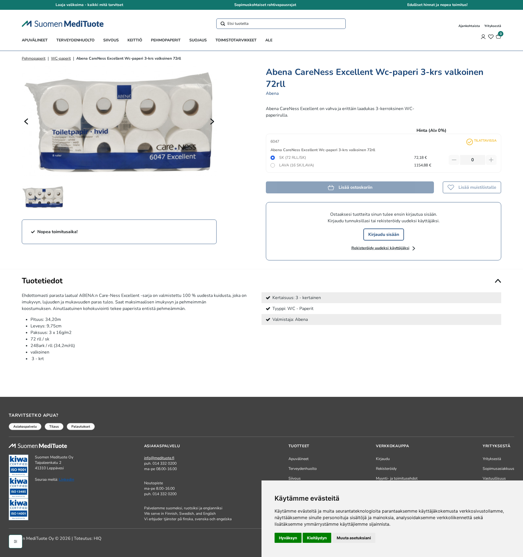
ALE (268, 40)
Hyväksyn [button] (288, 537)
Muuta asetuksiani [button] (354, 537)
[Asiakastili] (483, 36)
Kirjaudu (383, 458)
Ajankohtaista (469, 26)
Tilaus (54, 426)
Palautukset (80, 426)
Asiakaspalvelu (25, 426)
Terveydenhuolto (75, 40)
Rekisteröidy (386, 468)
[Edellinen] (26, 121)
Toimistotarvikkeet (236, 40)
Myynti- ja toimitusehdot (397, 478)
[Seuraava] (212, 121)
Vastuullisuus (494, 478)
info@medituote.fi (159, 458)
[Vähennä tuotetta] (454, 160)
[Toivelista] (491, 36)
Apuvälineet (35, 40)
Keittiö (134, 40)
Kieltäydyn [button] (317, 537)
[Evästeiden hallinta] (15, 541)
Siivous (111, 40)
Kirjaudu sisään (383, 235)
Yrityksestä (492, 26)
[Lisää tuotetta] (491, 160)
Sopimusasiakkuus (498, 468)
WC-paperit (61, 58)
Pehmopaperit (166, 40)
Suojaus (198, 40)
